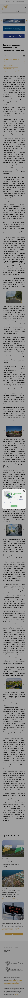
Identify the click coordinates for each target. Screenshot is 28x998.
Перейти (14, 506)
